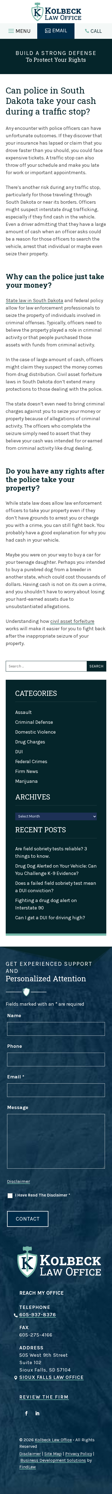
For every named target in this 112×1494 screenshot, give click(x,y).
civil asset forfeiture (72, 621)
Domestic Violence (35, 732)
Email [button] (59, 30)
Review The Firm (44, 1397)
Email (15, 1077)
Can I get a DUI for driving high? (50, 918)
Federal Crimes (31, 761)
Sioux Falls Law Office (51, 1377)
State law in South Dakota (34, 300)
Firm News (26, 771)
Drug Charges (30, 742)
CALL (96, 31)
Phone (14, 1046)
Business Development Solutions (53, 1460)
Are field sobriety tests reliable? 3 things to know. (51, 852)
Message (17, 1107)
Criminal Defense (34, 722)
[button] (18, 29)
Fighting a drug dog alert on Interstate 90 (46, 904)
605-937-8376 (37, 1315)
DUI (19, 752)
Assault (23, 712)
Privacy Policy (78, 1453)
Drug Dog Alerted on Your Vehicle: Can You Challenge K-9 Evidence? (56, 869)
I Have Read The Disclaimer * (42, 1195)
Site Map (53, 1453)
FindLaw (27, 1466)
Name (14, 1015)
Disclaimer (18, 1181)
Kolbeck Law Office (53, 1439)
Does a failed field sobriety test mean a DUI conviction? (55, 887)
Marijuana (26, 781)
